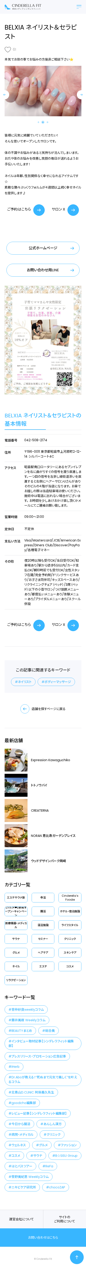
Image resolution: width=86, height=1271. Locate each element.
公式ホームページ (43, 248)
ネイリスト (25, 682)
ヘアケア (43, 953)
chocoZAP (57, 1187)
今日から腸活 (20, 1124)
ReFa (49, 1166)
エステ (43, 966)
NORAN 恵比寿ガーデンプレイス (53, 835)
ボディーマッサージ (57, 682)
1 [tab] (38, 122)
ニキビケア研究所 (23, 1187)
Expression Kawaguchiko (50, 760)
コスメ (70, 966)
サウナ (16, 939)
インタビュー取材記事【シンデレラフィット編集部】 (41, 1043)
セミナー (43, 939)
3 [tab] (47, 122)
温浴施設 (43, 925)
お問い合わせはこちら (43, 1237)
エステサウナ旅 (16, 897)
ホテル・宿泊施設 (70, 911)
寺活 (43, 897)
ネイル (16, 966)
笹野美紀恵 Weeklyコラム (30, 1176)
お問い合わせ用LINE (43, 270)
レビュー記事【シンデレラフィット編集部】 (39, 1113)
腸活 (43, 911)
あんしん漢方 (52, 1124)
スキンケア (70, 953)
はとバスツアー (21, 1166)
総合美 (50, 1030)
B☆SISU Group (66, 1155)
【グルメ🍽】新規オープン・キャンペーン (16, 911)
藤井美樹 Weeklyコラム (28, 1020)
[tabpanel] (43, 91)
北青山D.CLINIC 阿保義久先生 (32, 1092)
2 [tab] (43, 122)
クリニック (70, 939)
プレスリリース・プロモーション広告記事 (38, 1056)
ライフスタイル (69, 925)
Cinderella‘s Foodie (70, 898)
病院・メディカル (22, 1134)
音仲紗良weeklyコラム (27, 1009)
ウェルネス (18, 1145)
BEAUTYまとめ (21, 1030)
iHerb (15, 1066)
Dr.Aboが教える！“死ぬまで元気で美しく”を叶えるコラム (42, 1079)
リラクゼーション (16, 980)
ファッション (69, 1145)
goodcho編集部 (23, 1103)
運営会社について (21, 1219)
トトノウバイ (39, 785)
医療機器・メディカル (16, 925)
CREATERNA (40, 810)
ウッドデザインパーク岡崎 (48, 861)
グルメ (16, 953)
